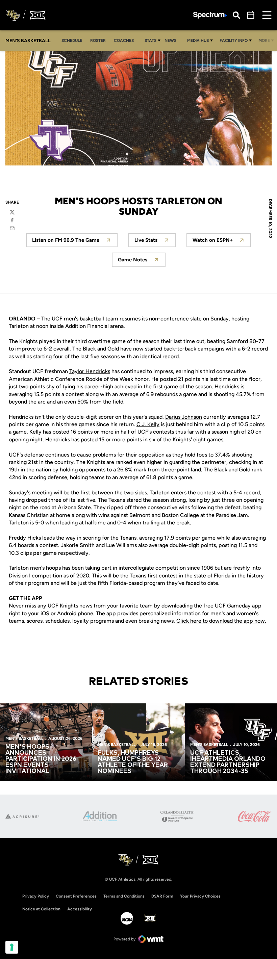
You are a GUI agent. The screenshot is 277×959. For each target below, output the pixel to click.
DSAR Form (162, 896)
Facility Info (234, 40)
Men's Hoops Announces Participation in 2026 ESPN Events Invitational (40, 759)
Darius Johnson (183, 417)
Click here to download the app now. (221, 621)
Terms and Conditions (124, 896)
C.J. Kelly (147, 424)
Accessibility (79, 908)
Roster (98, 40)
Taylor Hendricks (89, 371)
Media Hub (198, 40)
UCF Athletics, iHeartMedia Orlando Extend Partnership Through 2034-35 (228, 762)
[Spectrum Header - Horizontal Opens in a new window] (210, 15)
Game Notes (142, 261)
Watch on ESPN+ (222, 242)
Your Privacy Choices (200, 896)
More (264, 40)
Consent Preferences (76, 896)
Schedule (71, 40)
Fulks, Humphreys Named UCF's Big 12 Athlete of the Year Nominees (133, 762)
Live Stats (155, 242)
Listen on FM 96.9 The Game (75, 242)
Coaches (124, 40)
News (170, 40)
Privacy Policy (35, 896)
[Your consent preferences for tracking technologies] (11, 947)
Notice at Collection (41, 909)
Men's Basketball (24, 738)
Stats (150, 40)
